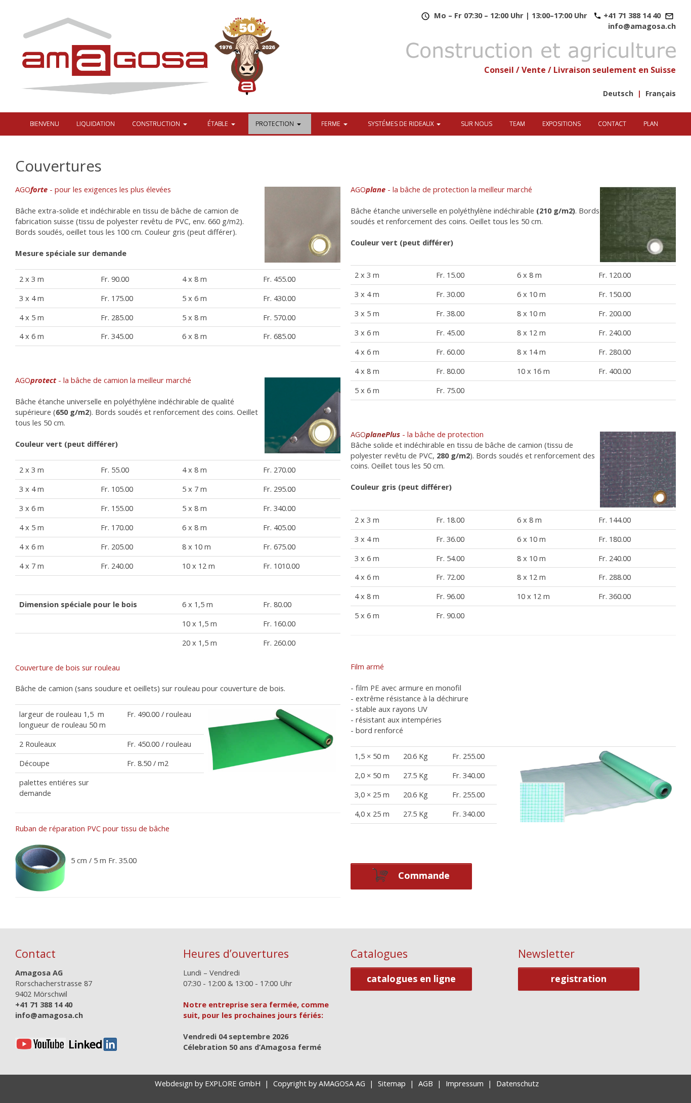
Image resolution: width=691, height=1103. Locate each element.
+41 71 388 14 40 (632, 15)
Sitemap (392, 1083)
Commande (420, 875)
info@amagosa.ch (642, 26)
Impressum (465, 1083)
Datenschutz (517, 1083)
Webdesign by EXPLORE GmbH (208, 1083)
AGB (425, 1083)
